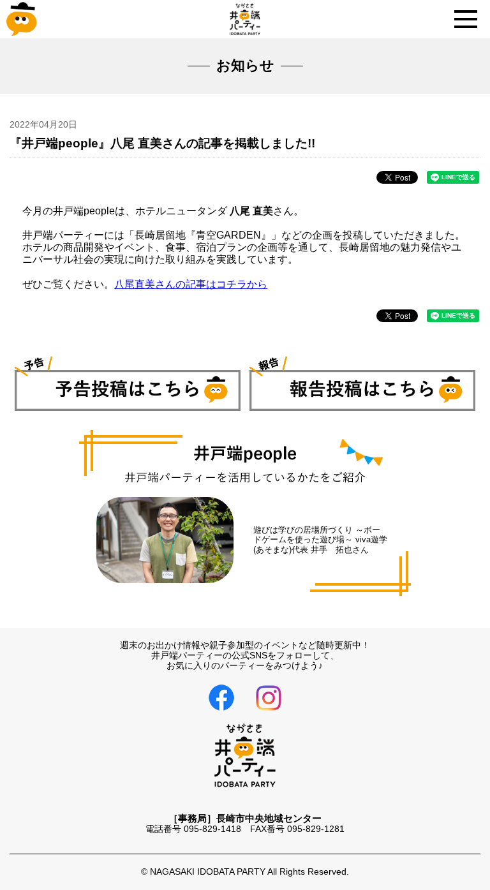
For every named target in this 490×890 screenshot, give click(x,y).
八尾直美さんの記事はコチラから (190, 284)
